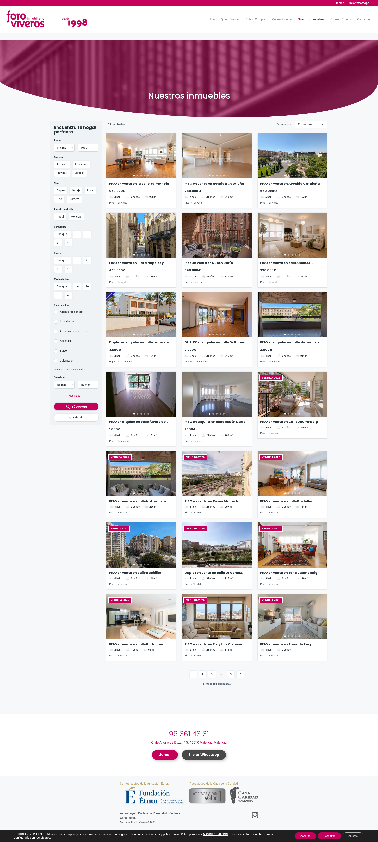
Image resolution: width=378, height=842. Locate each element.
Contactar (363, 19)
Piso (111, 202)
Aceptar (305, 835)
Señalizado (119, 528)
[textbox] (64, 147)
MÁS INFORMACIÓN (215, 834)
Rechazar (329, 835)
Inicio (211, 19)
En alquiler (126, 361)
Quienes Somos (340, 19)
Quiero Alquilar (282, 19)
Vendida (273, 433)
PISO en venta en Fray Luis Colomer (214, 644)
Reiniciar (79, 417)
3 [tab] (141, 175)
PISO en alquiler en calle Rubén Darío (215, 422)
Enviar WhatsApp (358, 3)
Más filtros (74, 395)
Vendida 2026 (271, 377)
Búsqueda (79, 407)
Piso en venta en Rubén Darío (209, 263)
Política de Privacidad (152, 813)
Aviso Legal (128, 813)
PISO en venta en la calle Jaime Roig (139, 183)
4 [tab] (144, 175)
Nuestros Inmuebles (311, 19)
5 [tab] (148, 175)
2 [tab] (137, 175)
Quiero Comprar (256, 19)
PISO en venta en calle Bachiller (286, 501)
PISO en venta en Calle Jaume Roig (289, 422)
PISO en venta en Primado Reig (285, 644)
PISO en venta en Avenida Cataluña (290, 183)
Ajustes (353, 835)
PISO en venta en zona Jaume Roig (289, 572)
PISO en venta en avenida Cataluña (214, 183)
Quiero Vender (230, 19)
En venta (122, 202)
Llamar (339, 3)
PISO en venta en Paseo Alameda (212, 501)
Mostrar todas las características (71, 369)
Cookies (174, 813)
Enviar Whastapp (204, 754)
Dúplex (113, 361)
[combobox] (64, 148)
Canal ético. (128, 818)
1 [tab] (134, 175)
